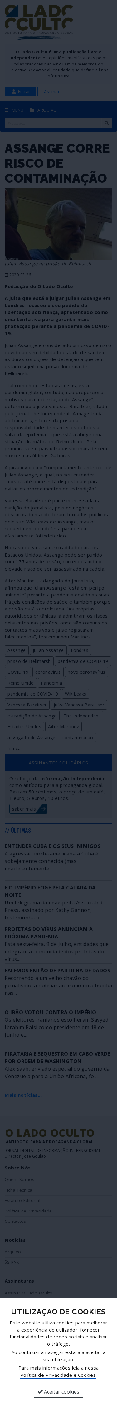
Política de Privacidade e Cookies (58, 1375)
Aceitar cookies (61, 1391)
